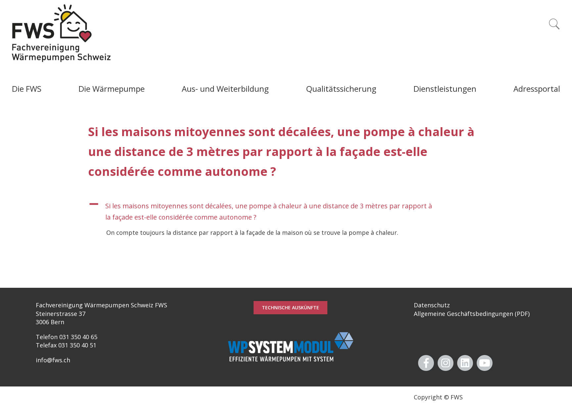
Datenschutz (432, 305)
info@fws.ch (53, 360)
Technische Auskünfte (290, 307)
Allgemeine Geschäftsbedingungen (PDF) (472, 314)
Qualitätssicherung (341, 88)
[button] (286, 211)
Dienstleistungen (444, 88)
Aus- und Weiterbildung (225, 88)
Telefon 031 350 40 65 (66, 337)
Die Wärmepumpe (111, 88)
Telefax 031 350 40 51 (66, 345)
